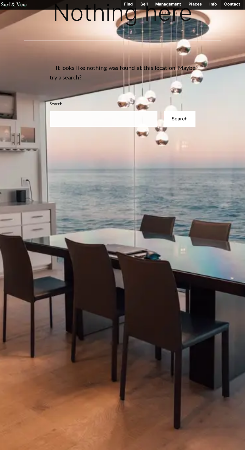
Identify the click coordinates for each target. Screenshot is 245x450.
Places (195, 4)
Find (128, 4)
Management (168, 4)
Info (213, 4)
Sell (144, 4)
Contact (232, 4)
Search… (58, 103)
